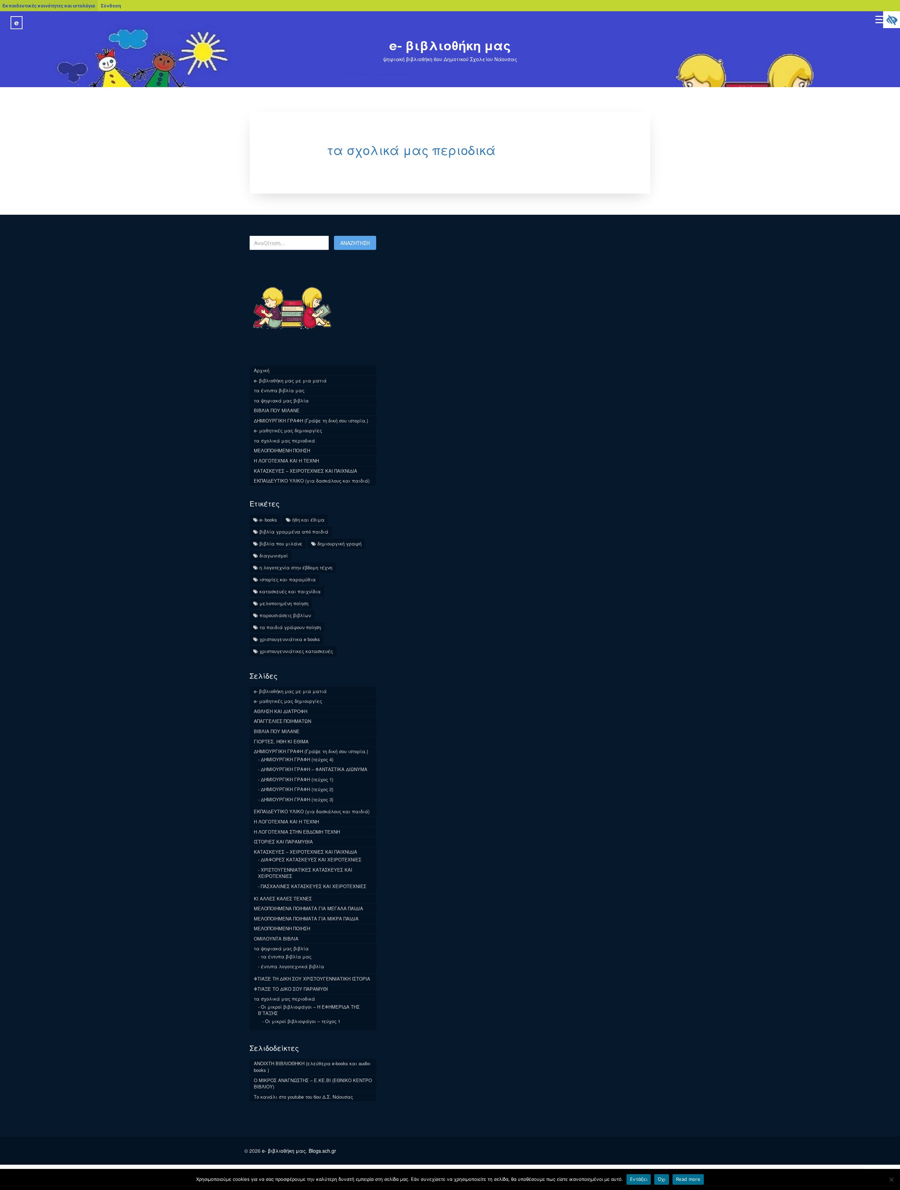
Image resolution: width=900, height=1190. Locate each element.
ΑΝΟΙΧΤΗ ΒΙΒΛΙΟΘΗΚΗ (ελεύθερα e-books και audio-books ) (312, 1066)
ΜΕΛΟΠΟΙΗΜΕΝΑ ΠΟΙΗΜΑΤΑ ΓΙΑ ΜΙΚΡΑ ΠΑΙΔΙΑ (306, 918)
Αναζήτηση (355, 242)
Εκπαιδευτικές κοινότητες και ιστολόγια (48, 5)
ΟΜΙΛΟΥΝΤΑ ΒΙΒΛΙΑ (276, 938)
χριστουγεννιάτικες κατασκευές (296, 651)
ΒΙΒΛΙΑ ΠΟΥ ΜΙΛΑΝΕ (277, 410)
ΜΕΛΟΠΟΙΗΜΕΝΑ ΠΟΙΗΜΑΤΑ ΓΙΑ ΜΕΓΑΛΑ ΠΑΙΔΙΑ (308, 908)
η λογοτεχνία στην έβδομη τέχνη (295, 567)
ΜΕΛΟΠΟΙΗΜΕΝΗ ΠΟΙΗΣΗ (282, 450)
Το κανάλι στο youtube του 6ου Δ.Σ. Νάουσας (303, 1096)
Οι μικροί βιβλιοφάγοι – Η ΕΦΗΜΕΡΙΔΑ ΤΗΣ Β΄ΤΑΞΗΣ (309, 1010)
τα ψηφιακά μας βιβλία (281, 400)
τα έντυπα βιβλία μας (279, 390)
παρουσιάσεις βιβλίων (285, 615)
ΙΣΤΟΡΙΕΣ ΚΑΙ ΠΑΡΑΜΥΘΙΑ (283, 841)
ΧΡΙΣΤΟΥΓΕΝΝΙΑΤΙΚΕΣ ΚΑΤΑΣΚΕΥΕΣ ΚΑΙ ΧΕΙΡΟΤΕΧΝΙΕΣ (305, 873)
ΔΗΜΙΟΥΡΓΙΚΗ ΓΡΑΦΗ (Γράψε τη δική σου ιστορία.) (311, 420)
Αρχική (261, 370)
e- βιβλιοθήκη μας (450, 45)
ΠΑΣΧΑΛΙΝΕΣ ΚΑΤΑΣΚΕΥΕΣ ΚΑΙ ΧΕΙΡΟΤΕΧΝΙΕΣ (313, 886)
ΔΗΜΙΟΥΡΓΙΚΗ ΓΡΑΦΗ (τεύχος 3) (297, 799)
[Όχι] (891, 1179)
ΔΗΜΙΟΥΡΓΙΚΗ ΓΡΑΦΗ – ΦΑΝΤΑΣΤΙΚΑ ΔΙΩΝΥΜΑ (314, 769)
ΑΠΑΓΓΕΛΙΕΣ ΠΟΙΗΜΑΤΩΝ (282, 721)
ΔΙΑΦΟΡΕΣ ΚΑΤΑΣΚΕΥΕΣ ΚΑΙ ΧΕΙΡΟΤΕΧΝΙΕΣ (311, 859)
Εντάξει (638, 1179)
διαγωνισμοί (273, 555)
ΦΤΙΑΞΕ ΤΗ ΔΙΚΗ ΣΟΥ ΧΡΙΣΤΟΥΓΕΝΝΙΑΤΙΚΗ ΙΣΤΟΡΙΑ (312, 978)
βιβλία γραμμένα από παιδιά (293, 531)
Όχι (662, 1179)
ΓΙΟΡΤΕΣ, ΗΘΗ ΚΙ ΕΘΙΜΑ (281, 741)
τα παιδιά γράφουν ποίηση (290, 627)
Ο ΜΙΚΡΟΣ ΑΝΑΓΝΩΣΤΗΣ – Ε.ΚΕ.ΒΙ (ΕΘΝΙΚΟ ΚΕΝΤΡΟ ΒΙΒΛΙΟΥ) (313, 1083)
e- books (268, 519)
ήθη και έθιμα (308, 519)
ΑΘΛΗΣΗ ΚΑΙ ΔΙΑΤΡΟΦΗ (280, 711)
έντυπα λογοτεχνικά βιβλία (292, 966)
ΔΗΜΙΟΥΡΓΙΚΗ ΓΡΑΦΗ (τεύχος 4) (297, 759)
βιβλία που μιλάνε (280, 543)
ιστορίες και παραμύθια (287, 579)
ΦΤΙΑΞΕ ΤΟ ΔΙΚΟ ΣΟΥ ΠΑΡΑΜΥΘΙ (291, 988)
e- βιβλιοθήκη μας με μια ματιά (290, 380)
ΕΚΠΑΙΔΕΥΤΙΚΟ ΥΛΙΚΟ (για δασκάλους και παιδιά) (311, 480)
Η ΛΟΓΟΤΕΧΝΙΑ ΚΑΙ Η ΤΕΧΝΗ (286, 460)
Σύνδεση (111, 5)
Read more (688, 1179)
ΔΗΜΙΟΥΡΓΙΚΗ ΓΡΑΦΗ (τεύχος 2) (297, 789)
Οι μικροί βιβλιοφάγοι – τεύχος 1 (302, 1021)
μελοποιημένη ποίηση (283, 603)
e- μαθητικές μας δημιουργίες (288, 430)
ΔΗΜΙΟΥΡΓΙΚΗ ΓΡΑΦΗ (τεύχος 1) (297, 779)
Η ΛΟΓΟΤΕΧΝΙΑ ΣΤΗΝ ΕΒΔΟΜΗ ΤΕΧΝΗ (297, 831)
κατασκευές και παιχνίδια (290, 591)
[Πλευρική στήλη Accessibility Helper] (891, 19)
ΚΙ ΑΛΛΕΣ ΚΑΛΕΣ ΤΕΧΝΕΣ (283, 898)
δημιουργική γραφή (339, 543)
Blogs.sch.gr (322, 1150)
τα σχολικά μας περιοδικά (411, 150)
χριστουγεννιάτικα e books (289, 639)
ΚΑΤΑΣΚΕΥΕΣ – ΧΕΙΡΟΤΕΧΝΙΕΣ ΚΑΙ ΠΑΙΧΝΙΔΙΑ (305, 470)
